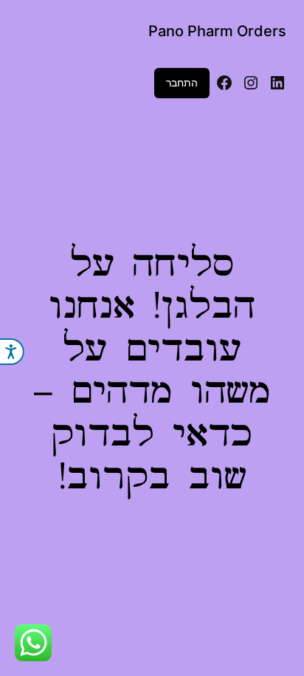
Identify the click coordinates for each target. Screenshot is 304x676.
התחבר (182, 82)
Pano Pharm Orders (217, 31)
